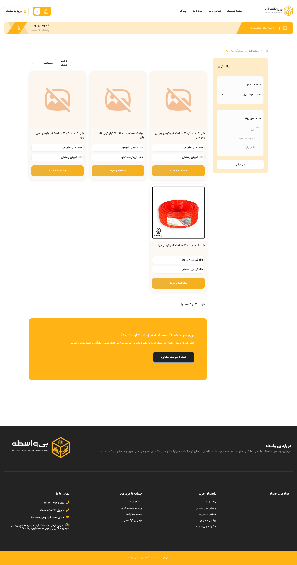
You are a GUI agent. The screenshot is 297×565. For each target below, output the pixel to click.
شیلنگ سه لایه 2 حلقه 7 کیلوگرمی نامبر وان (120, 135)
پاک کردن (223, 66)
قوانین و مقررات (207, 514)
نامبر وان (250, 147)
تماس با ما (215, 11)
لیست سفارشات (134, 514)
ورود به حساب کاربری (131, 508)
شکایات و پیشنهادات (205, 527)
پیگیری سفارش (208, 520)
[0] (47, 11)
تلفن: (61, 503)
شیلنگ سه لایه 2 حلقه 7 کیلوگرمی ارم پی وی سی (180, 135)
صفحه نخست (234, 11)
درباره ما (197, 11)
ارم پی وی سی (247, 138)
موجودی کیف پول (133, 520)
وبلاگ (183, 11)
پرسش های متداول (206, 508)
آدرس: (60, 525)
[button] (264, 28)
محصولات (254, 51)
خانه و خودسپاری (252, 95)
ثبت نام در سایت (133, 502)
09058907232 (48, 511)
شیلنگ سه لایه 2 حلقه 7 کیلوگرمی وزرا (181, 245)
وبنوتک (132, 558)
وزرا (253, 129)
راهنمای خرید (209, 502)
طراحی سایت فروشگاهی (156, 558)
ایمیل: (60, 518)
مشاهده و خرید (178, 171)
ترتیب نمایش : (62, 63)
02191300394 (50, 503)
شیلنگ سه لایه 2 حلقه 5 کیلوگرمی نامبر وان (60, 135)
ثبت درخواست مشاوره (173, 357)
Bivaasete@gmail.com (44, 518)
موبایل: (60, 511)
